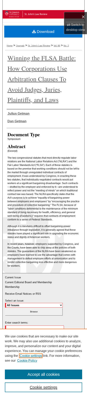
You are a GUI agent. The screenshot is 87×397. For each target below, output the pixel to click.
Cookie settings (31, 355)
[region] (43, 363)
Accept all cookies (44, 374)
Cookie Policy (27, 360)
